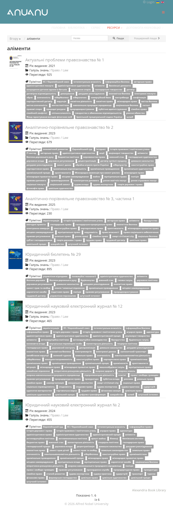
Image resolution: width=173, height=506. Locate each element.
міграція (31, 367)
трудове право (94, 240)
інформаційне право (38, 332)
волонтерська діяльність (99, 343)
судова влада (81, 184)
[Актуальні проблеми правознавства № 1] (15, 61)
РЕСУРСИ (113, 28)
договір (131, 89)
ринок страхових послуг (144, 180)
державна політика (147, 280)
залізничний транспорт (133, 351)
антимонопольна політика (73, 438)
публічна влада (111, 379)
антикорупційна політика (55, 339)
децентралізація (87, 161)
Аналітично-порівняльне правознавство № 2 (69, 127)
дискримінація (87, 347)
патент (147, 105)
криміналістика (139, 359)
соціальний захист (60, 184)
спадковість (65, 386)
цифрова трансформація (92, 394)
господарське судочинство (142, 157)
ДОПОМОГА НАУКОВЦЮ (143, 28)
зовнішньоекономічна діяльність (133, 355)
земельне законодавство (114, 450)
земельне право (84, 355)
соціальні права (131, 382)
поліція (135, 176)
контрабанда (122, 97)
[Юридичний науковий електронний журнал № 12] (15, 311)
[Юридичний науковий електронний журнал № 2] (15, 409)
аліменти (99, 85)
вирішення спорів (81, 89)
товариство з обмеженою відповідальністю (98, 113)
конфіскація (139, 97)
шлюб (130, 117)
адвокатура (152, 332)
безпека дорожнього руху (40, 157)
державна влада (36, 161)
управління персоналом (63, 296)
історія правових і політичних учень (130, 149)
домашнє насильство (142, 161)
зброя (30, 97)
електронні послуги (145, 93)
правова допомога (37, 180)
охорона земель (127, 371)
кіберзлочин (80, 97)
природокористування (82, 109)
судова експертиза (103, 184)
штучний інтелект (78, 244)
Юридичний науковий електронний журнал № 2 (72, 405)
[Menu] (163, 12)
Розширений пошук (146, 38)
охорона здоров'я (104, 371)
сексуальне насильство (80, 382)
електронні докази (106, 351)
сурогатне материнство (39, 390)
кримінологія (120, 363)
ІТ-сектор (32, 153)
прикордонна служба (98, 469)
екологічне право (123, 284)
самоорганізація (55, 382)
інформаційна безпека (117, 81)
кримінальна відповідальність (70, 168)
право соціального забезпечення (141, 232)
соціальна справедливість (41, 386)
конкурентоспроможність (59, 359)
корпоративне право (38, 168)
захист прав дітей (59, 450)
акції (102, 153)
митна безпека (149, 101)
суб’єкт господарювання (40, 240)
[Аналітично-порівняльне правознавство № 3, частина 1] (15, 203)
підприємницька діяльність (99, 375)
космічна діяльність (81, 101)
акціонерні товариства (121, 153)
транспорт (137, 473)
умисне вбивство (135, 113)
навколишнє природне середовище (92, 105)
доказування (67, 93)
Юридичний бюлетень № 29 (53, 254)
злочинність (44, 97)
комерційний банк (101, 97)
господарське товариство (109, 89)
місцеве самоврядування (75, 176)
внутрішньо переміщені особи (66, 343)
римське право (63, 236)
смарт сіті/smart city (123, 236)
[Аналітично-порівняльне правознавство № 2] (15, 132)
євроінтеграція (51, 220)
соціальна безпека (148, 236)
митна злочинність (37, 105)
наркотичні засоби (37, 292)
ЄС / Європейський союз (56, 81)
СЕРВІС (96, 28)
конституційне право (143, 164)
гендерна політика (127, 343)
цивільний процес (37, 244)
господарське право (61, 224)
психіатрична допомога (86, 180)
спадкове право (84, 386)
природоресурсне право (68, 379)
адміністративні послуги (40, 85)
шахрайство (57, 244)
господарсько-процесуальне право (94, 224)
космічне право (104, 101)
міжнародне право (127, 101)
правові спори (34, 109)
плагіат (122, 375)
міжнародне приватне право (42, 176)
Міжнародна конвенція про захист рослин (97, 172)
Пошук (120, 38)
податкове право (60, 292)
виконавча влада (36, 343)
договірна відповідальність (42, 93)
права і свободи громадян (145, 375)
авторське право (143, 81)
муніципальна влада (69, 462)
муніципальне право (115, 176)
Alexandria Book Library (149, 490)
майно (96, 176)
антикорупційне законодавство (90, 339)
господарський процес (39, 446)
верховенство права (94, 157)
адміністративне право (39, 336)
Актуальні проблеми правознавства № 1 (64, 60)
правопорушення (60, 180)
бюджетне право (36, 442)
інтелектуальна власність (87, 81)
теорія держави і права (130, 184)
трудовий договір (116, 240)
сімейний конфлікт (37, 113)
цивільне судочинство (60, 188)
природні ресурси (56, 109)
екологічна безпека (127, 224)
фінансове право (36, 477)
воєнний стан (117, 157)
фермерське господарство (63, 477)
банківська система (133, 438)
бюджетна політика (69, 157)
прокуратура (92, 379)
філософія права (36, 188)
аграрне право (135, 332)
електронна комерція (38, 228)
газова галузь (125, 280)
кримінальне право (37, 363)
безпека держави (36, 280)
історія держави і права (66, 332)
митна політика (60, 105)
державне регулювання (61, 161)
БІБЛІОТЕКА (76, 28)
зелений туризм (62, 355)
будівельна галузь (139, 339)
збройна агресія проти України (92, 164)
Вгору (14, 39)
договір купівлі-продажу (113, 161)
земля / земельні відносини (70, 288)
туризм (151, 473)
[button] (148, 2)
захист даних (64, 164)
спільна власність (61, 113)
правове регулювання (39, 236)
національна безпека (127, 105)
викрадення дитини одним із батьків (47, 89)
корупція (62, 101)
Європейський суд (82, 149)
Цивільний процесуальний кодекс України (99, 117)
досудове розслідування (91, 93)
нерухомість (91, 232)
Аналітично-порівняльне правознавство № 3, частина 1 (80, 198)
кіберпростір (120, 164)
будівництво (88, 280)
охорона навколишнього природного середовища (53, 375)
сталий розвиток (55, 473)
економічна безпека (120, 93)
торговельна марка (66, 390)
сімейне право (139, 109)
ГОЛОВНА (58, 28)
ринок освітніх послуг (115, 180)
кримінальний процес (39, 172)
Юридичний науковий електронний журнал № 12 (73, 306)
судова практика (130, 386)
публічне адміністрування (112, 109)
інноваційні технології (84, 276)
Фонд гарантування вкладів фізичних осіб (49, 117)
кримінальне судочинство (138, 168)
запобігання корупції (38, 355)
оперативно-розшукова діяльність (73, 371)
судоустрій (150, 386)
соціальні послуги (36, 184)
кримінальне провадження (105, 168)
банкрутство (151, 220)
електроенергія (83, 351)
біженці (114, 438)
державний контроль (64, 347)
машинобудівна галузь (112, 367)
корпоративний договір (40, 101)
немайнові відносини (38, 371)
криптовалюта (63, 172)
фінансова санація (111, 390)
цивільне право (138, 240)
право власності (111, 232)
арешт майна (98, 438)
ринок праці (82, 236)
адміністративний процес (107, 336)
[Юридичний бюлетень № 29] (15, 259)
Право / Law (59, 70)
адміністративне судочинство (74, 85)
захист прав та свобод (39, 288)
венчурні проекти (36, 224)
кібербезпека (62, 97)
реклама (128, 379)
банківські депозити (120, 85)
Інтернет (101, 149)
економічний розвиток (55, 149)
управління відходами (55, 276)
